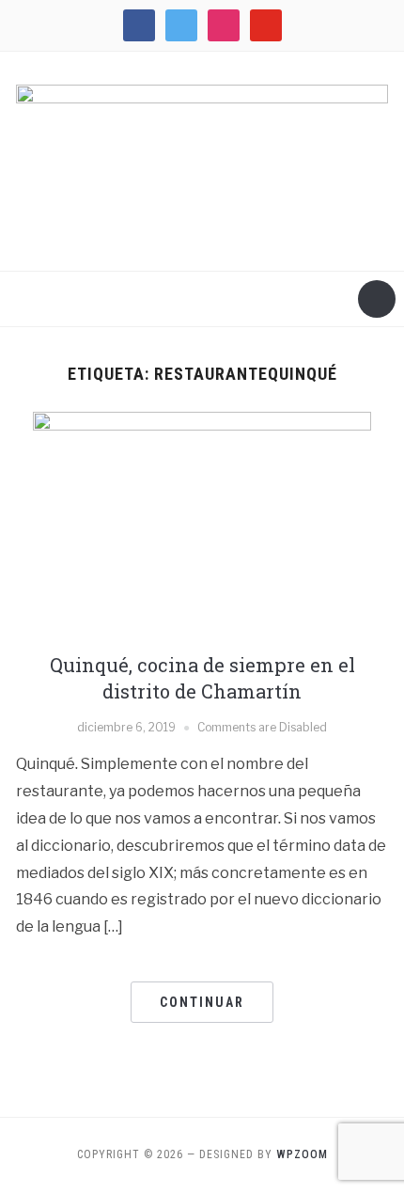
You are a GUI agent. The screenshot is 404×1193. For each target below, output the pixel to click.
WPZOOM (302, 1154)
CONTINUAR (202, 1002)
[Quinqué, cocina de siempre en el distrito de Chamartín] (202, 523)
